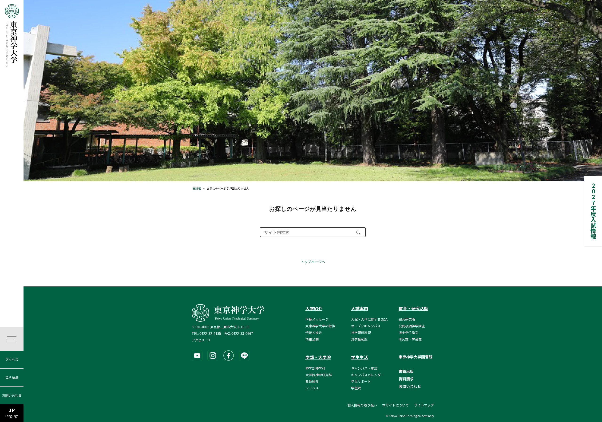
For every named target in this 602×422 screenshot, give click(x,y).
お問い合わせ (12, 395)
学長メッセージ (317, 319)
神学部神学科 (315, 368)
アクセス (11, 359)
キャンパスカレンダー (367, 374)
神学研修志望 (361, 332)
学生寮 (356, 388)
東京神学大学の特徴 (320, 326)
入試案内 (359, 308)
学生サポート (361, 381)
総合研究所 (407, 319)
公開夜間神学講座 (412, 326)
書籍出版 (406, 371)
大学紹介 (313, 308)
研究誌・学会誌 (410, 339)
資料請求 (11, 377)
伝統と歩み (313, 332)
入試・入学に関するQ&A (369, 319)
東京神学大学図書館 (415, 356)
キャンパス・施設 (364, 368)
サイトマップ (424, 405)
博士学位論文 (408, 332)
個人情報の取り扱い (362, 405)
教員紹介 (312, 381)
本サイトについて (395, 405)
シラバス (312, 388)
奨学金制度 (359, 339)
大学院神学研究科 (318, 374)
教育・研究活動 (413, 308)
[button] (12, 339)
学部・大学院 (318, 357)
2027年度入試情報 (593, 211)
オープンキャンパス (365, 326)
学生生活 (359, 357)
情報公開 (312, 339)
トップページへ (313, 261)
